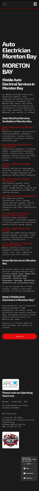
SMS (26, 469)
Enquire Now (28, 473)
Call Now (27, 464)
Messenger (29, 478)
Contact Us (20, 336)
